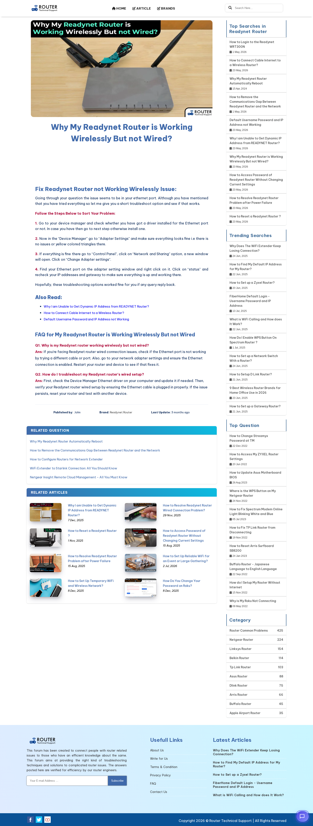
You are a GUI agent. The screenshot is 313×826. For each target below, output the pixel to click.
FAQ (153, 783)
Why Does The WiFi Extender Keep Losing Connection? (255, 248)
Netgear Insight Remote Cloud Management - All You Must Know (78, 477)
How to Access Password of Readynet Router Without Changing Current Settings (184, 535)
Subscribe (117, 780)
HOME (121, 8)
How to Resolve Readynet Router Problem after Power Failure (254, 200)
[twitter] (39, 819)
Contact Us (158, 792)
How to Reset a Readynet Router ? (255, 216)
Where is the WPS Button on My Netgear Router (253, 493)
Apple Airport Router (245, 713)
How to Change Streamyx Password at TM (249, 438)
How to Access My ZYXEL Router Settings (254, 456)
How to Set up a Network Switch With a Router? (254, 358)
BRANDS (167, 8)
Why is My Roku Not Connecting (253, 601)
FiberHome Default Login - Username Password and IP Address (250, 301)
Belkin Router (239, 658)
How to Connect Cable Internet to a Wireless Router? (84, 313)
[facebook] (30, 819)
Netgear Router (241, 640)
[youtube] (47, 819)
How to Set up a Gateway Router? (255, 406)
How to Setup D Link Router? (251, 374)
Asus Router (238, 676)
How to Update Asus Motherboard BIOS (255, 475)
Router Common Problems (249, 630)
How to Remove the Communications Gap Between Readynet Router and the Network (95, 450)
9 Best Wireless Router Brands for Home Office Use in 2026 (255, 390)
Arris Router (238, 695)
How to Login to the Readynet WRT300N (252, 44)
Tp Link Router (240, 667)
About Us (157, 750)
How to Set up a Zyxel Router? (252, 283)
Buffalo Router (240, 704)
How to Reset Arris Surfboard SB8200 (252, 548)
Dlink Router (238, 685)
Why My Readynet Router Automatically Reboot (66, 441)
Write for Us (159, 759)
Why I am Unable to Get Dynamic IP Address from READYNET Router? (96, 306)
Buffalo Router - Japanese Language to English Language (253, 566)
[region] (121, 163)
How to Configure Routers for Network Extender (66, 459)
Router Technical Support (230, 821)
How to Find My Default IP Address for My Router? (256, 266)
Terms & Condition (163, 767)
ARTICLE (143, 8)
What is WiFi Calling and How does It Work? (256, 321)
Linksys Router (240, 649)
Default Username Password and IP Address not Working (86, 319)
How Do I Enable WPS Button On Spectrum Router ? (253, 340)
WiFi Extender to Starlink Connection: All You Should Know (73, 468)
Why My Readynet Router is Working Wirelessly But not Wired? (256, 159)
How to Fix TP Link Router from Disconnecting (252, 530)
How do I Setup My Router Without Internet (255, 585)
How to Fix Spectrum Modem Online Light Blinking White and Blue (256, 511)
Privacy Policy (160, 775)
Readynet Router (121, 412)
